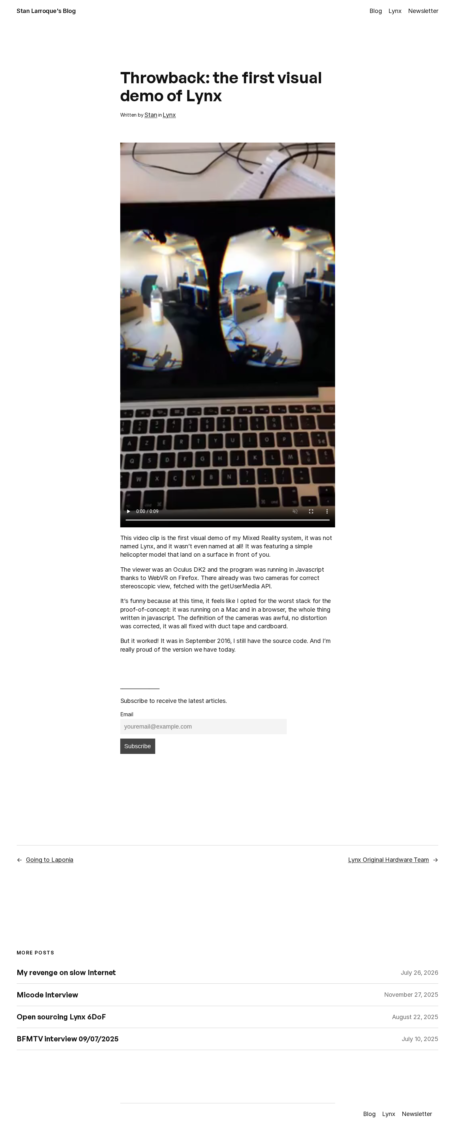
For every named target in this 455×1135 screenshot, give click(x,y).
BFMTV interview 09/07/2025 (67, 1039)
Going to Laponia (49, 859)
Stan (150, 114)
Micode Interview (47, 995)
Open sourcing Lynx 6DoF (61, 1017)
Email (127, 714)
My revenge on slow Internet (66, 972)
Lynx (169, 114)
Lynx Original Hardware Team (388, 859)
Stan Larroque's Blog (46, 10)
